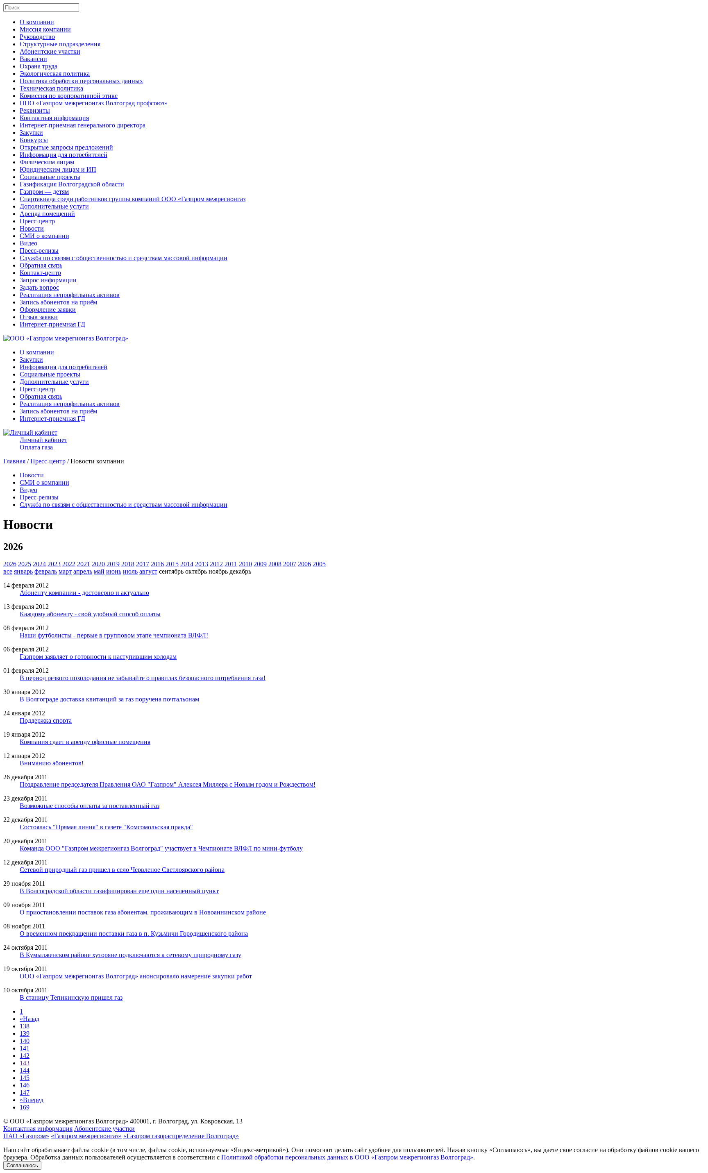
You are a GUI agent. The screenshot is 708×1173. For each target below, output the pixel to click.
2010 (245, 563)
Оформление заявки (48, 309)
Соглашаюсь (22, 1165)
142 (25, 1055)
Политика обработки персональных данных (81, 80)
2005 (319, 563)
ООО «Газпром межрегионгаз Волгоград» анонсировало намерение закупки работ (136, 976)
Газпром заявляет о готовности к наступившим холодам (98, 656)
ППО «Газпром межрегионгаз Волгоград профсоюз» (94, 103)
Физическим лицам (47, 162)
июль (130, 571)
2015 (172, 563)
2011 (231, 563)
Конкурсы (34, 139)
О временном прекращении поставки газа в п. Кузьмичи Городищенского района (134, 933)
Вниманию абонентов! (52, 763)
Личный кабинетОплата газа (43, 443)
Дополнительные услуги (54, 206)
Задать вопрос (39, 287)
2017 (142, 563)
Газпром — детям (44, 191)
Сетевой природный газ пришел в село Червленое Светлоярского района (122, 869)
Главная (14, 461)
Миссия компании (45, 29)
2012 (216, 563)
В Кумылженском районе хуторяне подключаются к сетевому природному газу (130, 954)
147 (25, 1092)
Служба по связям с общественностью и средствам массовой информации (123, 257)
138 (25, 1026)
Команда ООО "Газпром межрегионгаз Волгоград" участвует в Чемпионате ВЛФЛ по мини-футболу (161, 848)
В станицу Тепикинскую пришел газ (71, 997)
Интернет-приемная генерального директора (82, 125)
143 (25, 1063)
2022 (68, 563)
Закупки (31, 132)
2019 (113, 563)
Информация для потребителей (63, 154)
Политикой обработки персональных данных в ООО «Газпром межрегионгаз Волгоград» (347, 1157)
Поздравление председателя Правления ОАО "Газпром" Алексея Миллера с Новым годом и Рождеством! (167, 784)
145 (25, 1077)
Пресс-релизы (39, 250)
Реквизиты (35, 110)
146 (25, 1085)
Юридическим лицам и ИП (58, 169)
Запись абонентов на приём (58, 302)
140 (25, 1040)
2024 (39, 563)
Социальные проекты (50, 176)
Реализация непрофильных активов (70, 294)
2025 (24, 563)
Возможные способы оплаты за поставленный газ (89, 805)
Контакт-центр (40, 272)
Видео (28, 243)
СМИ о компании (44, 235)
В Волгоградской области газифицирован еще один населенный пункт (119, 890)
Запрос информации (48, 280)
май (99, 571)
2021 (83, 563)
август (148, 571)
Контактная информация (54, 117)
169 (25, 1107)
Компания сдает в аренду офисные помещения (85, 741)
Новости (32, 228)
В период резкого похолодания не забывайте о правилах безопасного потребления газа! (143, 677)
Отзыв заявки (39, 316)
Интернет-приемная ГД (52, 324)
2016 (157, 563)
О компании (37, 21)
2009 (260, 563)
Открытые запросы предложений (66, 147)
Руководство (37, 36)
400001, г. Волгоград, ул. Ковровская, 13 (186, 1121)
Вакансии (33, 58)
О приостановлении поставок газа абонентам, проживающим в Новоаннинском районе (143, 912)
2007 (289, 563)
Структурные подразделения (60, 44)
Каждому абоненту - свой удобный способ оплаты (90, 613)
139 (25, 1033)
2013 (201, 563)
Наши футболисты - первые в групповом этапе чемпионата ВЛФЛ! (114, 635)
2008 (274, 563)
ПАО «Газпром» (26, 1135)
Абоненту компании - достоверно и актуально (84, 592)
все (7, 571)
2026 (9, 563)
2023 (54, 563)
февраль (45, 571)
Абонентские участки (50, 51)
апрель (82, 571)
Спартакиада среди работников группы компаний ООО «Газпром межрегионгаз (132, 198)
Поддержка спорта (46, 720)
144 (25, 1070)
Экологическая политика (55, 73)
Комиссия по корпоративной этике (69, 95)
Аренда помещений (47, 213)
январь (23, 571)
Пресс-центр (37, 221)
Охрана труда (38, 66)
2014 (186, 563)
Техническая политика (51, 88)
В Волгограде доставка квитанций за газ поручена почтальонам (109, 699)
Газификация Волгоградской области (72, 184)
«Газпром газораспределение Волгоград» (181, 1135)
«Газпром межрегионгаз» (86, 1135)
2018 (127, 563)
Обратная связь (41, 265)
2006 (304, 563)
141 (25, 1048)
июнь (113, 571)
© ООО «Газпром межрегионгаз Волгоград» (65, 1121)
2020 (98, 563)
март (65, 571)
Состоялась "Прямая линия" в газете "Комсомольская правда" (106, 827)
